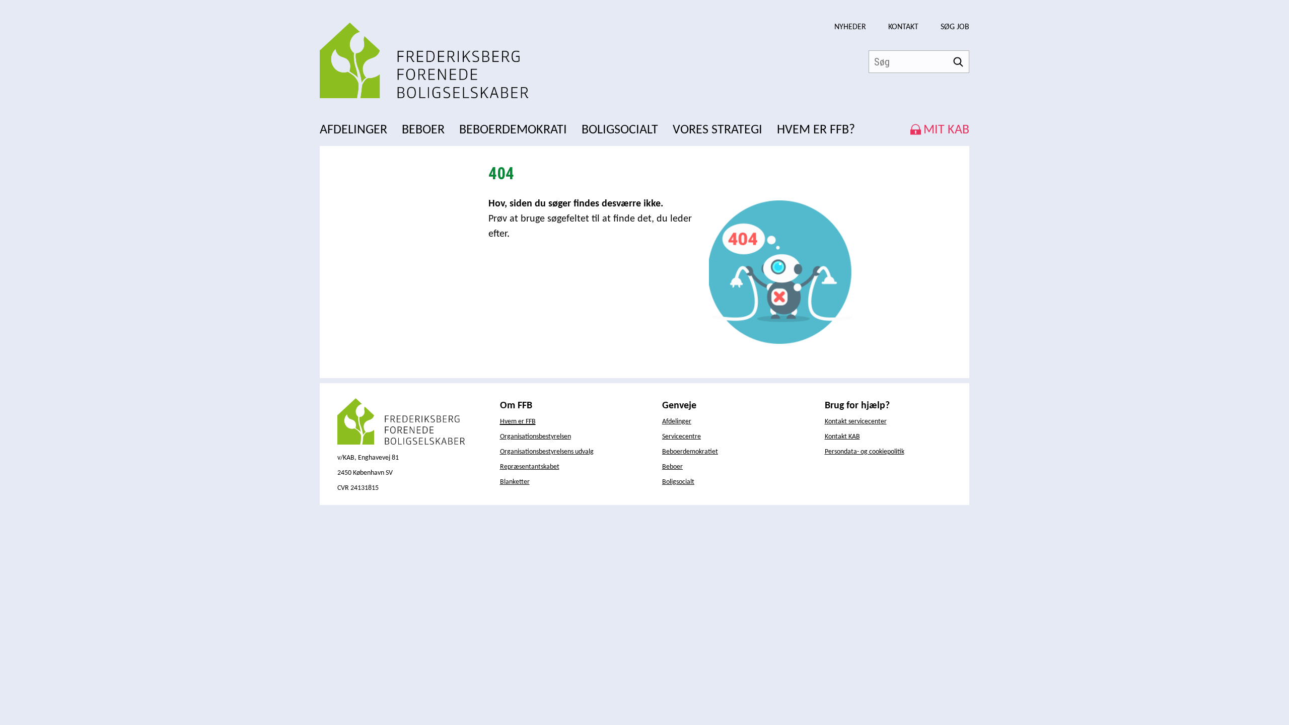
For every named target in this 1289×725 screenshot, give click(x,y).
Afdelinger (676, 421)
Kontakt (903, 27)
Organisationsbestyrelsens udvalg (547, 452)
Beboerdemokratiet (690, 452)
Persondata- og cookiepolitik (864, 452)
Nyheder (850, 27)
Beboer (672, 467)
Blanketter (515, 482)
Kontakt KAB (842, 437)
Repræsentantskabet (529, 467)
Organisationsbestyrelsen (535, 437)
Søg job (955, 27)
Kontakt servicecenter (856, 421)
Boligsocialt (678, 482)
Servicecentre (681, 437)
